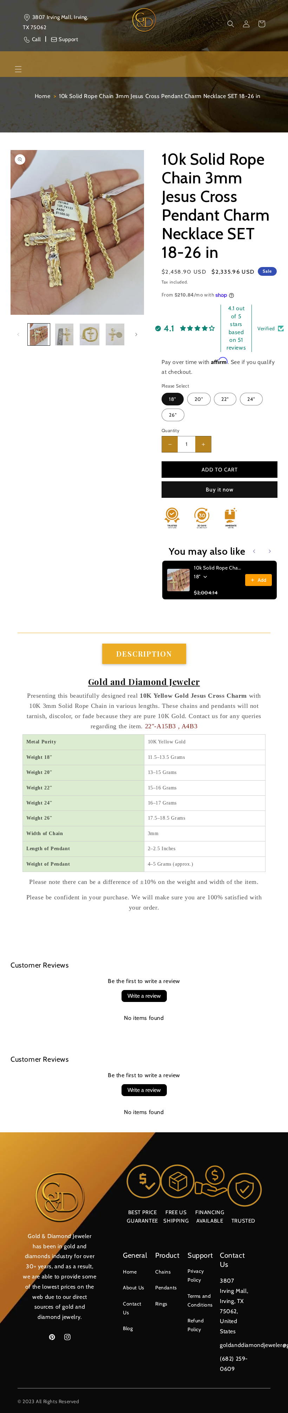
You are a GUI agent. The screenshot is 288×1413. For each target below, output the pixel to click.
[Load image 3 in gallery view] (90, 335)
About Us (133, 1287)
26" (173, 415)
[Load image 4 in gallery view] (115, 335)
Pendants (166, 1287)
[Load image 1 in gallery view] (39, 335)
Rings (161, 1304)
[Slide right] (136, 334)
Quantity (170, 430)
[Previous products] (254, 551)
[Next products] (269, 551)
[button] (230, 24)
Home (42, 96)
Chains (163, 1272)
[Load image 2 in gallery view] (64, 335)
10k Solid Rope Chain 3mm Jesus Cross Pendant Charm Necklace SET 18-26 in (159, 96)
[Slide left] (18, 334)
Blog (128, 1328)
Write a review (144, 995)
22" (225, 399)
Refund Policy (196, 1325)
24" (251, 399)
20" (199, 399)
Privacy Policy (196, 1275)
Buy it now (220, 490)
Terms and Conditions (200, 1300)
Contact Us (132, 1308)
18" (172, 399)
